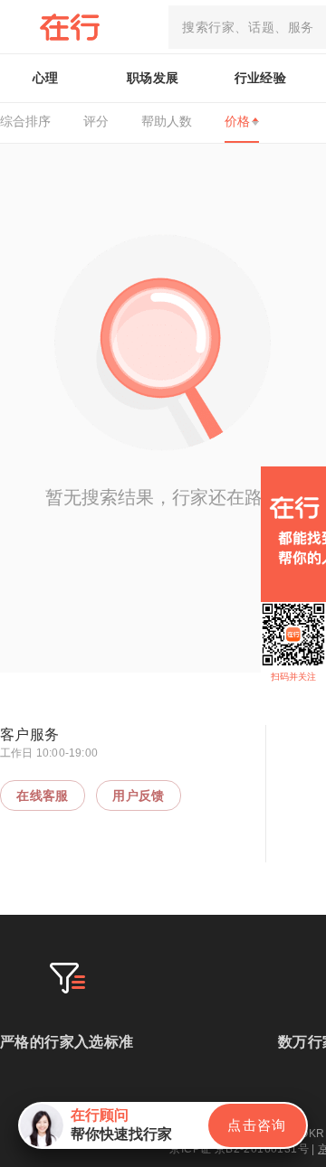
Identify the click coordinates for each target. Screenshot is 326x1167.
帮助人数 (166, 121)
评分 (96, 121)
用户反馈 (138, 795)
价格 (237, 121)
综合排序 (25, 121)
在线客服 (42, 795)
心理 (46, 78)
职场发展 (153, 78)
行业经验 (261, 78)
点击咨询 (257, 1125)
